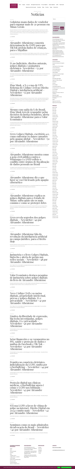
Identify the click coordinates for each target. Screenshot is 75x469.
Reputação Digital (55, 95)
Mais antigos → (32, 438)
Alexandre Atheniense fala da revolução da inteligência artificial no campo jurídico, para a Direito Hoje (28, 237)
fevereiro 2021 (55, 189)
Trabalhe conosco (13, 455)
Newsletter (56, 7)
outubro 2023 (54, 143)
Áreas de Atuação (13, 451)
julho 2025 (54, 119)
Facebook (40, 448)
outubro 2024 (54, 124)
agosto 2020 (54, 198)
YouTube (39, 451)
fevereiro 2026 (55, 115)
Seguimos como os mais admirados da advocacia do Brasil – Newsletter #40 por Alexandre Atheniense (29, 427)
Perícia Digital (54, 84)
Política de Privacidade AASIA (15, 459)
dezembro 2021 (55, 174)
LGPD (57, 4)
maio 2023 (54, 150)
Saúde (53, 99)
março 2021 (54, 188)
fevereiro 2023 (55, 153)
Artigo (53, 64)
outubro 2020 (54, 195)
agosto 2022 (54, 163)
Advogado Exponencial (35, 4)
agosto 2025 (54, 118)
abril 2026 (54, 113)
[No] (73, 467)
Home (11, 448)
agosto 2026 (54, 107)
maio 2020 (54, 202)
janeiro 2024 (54, 138)
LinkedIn (39, 447)
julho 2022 (54, 164)
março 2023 (54, 152)
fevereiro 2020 (55, 206)
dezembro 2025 (55, 116)
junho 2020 (54, 200)
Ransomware (54, 90)
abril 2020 (54, 203)
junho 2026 (54, 110)
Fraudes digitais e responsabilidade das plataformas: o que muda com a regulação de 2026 (58, 44)
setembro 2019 (55, 212)
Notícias (53, 83)
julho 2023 (54, 147)
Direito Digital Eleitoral (56, 69)
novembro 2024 (55, 122)
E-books (47, 7)
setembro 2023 (55, 144)
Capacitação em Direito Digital (57, 66)
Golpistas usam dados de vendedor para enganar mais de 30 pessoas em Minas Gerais (30, 24)
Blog (43, 7)
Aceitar (59, 467)
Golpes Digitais (52, 4)
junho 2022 (54, 166)
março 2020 (54, 205)
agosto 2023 (54, 146)
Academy (39, 7)
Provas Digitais (44, 4)
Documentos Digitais (56, 70)
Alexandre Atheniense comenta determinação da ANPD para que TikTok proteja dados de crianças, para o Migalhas (28, 46)
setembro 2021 (55, 178)
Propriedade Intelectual (56, 86)
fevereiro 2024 (55, 136)
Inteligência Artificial (56, 75)
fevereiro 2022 (55, 172)
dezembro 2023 (55, 139)
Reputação (62, 4)
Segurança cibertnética (56, 101)
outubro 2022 (54, 160)
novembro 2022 (55, 158)
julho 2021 (54, 181)
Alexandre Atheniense (56, 61)
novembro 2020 (55, 194)
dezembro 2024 (55, 121)
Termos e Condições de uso (14, 463)
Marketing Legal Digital (56, 78)
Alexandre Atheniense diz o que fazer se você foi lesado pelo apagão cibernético (29, 180)
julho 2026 (54, 108)
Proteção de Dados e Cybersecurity (58, 87)
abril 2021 (54, 186)
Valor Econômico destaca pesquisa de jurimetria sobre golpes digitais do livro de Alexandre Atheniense (29, 277)
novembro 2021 (55, 175)
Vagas (51, 7)
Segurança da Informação (31, 7)
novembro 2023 (55, 141)
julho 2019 (54, 214)
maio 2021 (54, 184)
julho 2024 (54, 129)
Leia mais (13, 36)
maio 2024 (54, 132)
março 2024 (54, 135)
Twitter (39, 452)
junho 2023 (54, 149)
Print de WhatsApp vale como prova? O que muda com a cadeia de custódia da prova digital (58, 40)
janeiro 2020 (54, 208)
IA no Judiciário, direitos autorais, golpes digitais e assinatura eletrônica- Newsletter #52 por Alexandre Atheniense (28, 67)
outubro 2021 (54, 177)
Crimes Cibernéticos (56, 67)
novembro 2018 (55, 217)
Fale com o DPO (13, 460)
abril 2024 (54, 133)
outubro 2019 (54, 211)
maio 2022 (54, 167)
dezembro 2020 (55, 192)
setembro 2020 (55, 197)
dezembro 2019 (55, 209)
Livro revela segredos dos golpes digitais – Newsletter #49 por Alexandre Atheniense (28, 220)
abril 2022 (54, 169)
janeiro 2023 (54, 155)
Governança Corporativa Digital (58, 73)
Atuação (28, 4)
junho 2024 (54, 130)
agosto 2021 (54, 180)
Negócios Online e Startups (57, 80)
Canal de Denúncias (13, 462)
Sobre (20, 4)
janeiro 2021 (54, 191)
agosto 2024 (54, 127)
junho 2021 (54, 183)
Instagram (40, 450)
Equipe (23, 4)
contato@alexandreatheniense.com (58, 450)
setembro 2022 (55, 161)
